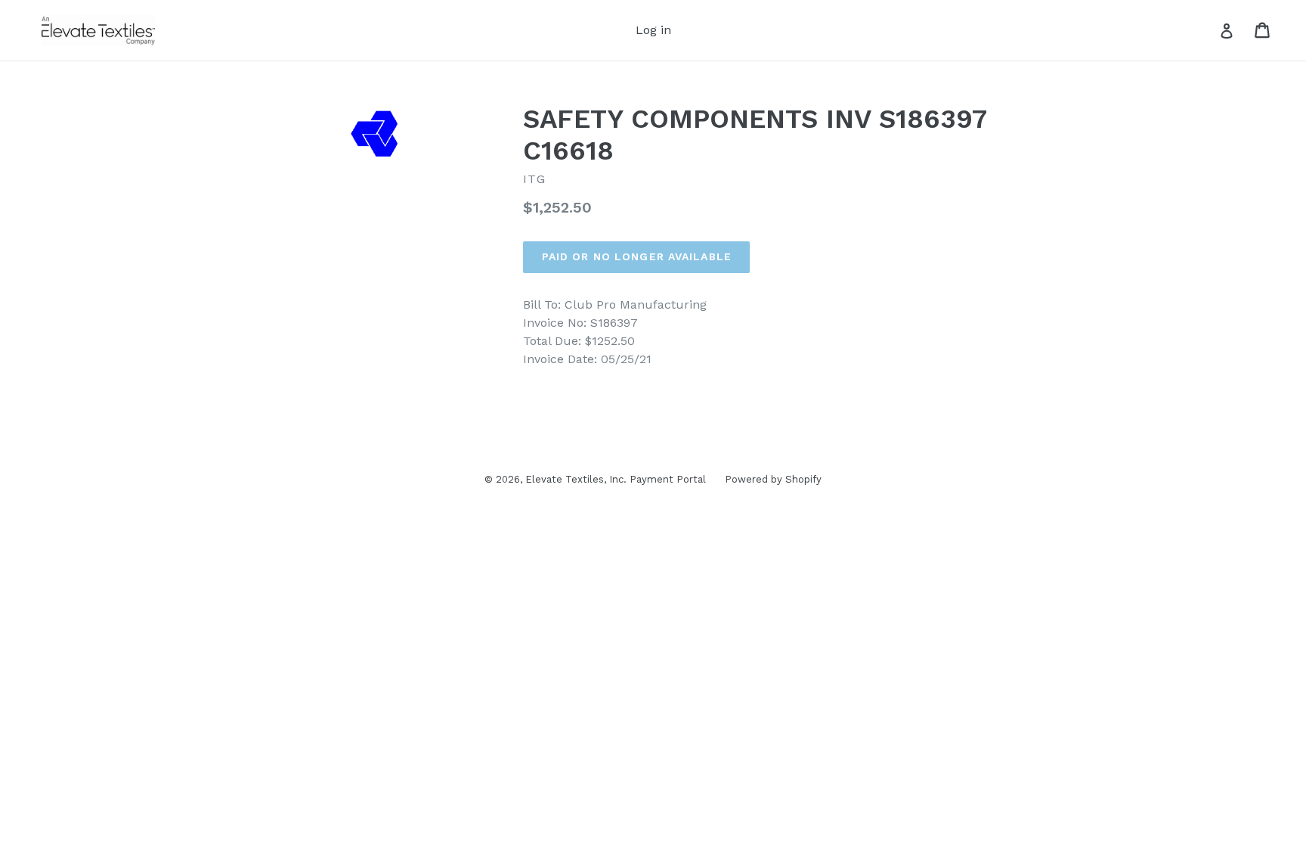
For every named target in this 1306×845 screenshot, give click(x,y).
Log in (653, 30)
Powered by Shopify (773, 479)
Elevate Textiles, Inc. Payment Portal (615, 479)
